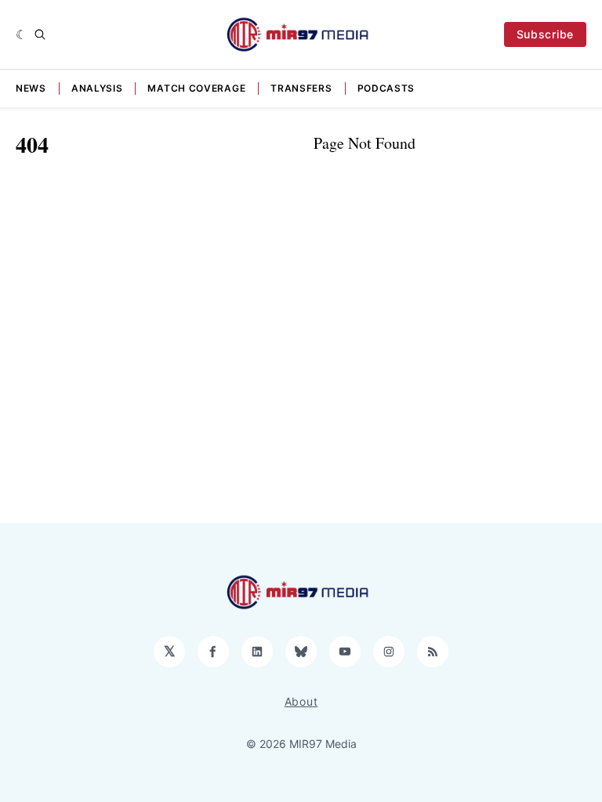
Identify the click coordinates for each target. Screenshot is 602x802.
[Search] (40, 34)
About (301, 701)
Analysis (97, 88)
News (31, 88)
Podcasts (386, 88)
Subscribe (545, 34)
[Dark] (21, 34)
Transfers (301, 88)
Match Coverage (196, 88)
